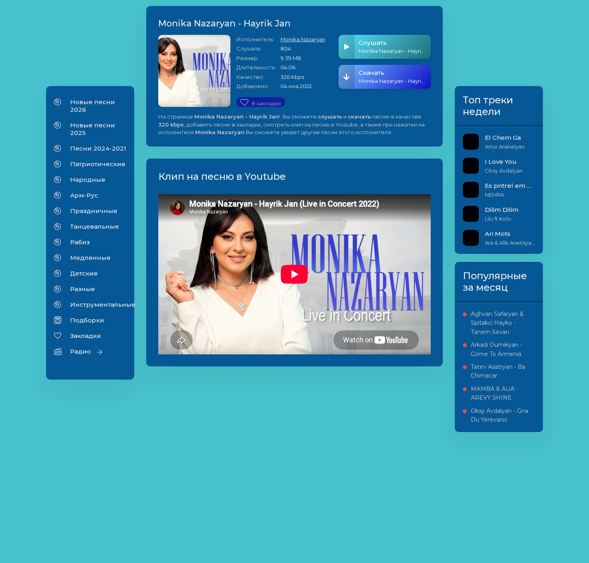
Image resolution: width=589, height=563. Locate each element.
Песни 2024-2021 (98, 148)
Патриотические (97, 164)
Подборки (87, 320)
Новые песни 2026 (92, 105)
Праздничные (93, 211)
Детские (84, 273)
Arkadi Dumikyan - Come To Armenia (496, 349)
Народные (87, 179)
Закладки (85, 336)
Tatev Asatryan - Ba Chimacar (498, 371)
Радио (80, 351)
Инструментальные (98, 304)
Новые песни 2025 (92, 129)
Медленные (90, 257)
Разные (82, 289)
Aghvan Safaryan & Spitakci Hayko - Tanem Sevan (497, 323)
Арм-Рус (84, 195)
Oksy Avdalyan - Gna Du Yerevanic (499, 415)
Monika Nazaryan (302, 39)
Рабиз (80, 242)
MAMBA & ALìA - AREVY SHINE (494, 393)
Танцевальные (94, 226)
